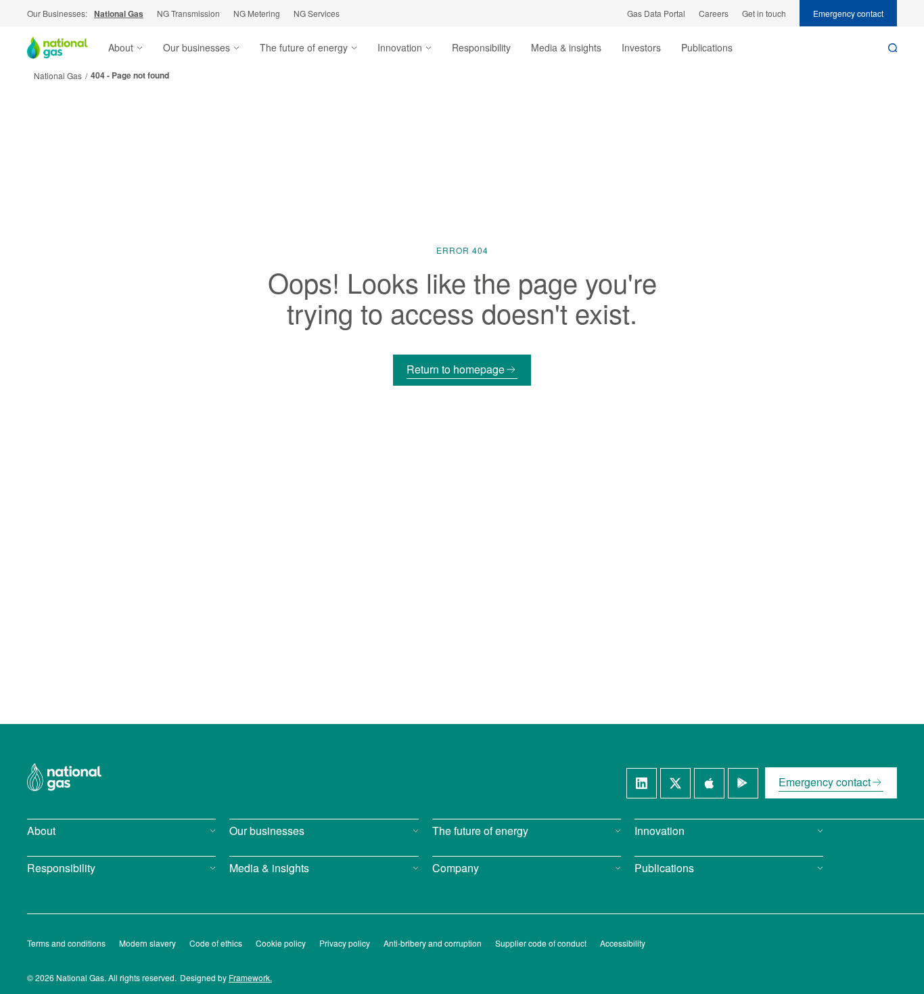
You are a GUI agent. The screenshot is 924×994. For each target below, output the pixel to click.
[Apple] (709, 783)
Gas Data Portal (656, 13)
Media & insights (566, 47)
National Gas (118, 13)
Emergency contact (848, 13)
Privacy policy (344, 943)
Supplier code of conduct (540, 943)
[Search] (892, 47)
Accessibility (622, 943)
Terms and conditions (66, 943)
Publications (707, 47)
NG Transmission (188, 13)
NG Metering (256, 13)
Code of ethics (215, 943)
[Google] (743, 783)
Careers (714, 13)
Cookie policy (281, 943)
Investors (641, 47)
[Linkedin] (641, 783)
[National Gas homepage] (67, 48)
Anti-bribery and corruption (433, 943)
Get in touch (764, 13)
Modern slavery (147, 943)
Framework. (250, 977)
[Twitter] (675, 783)
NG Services (317, 13)
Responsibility (481, 47)
